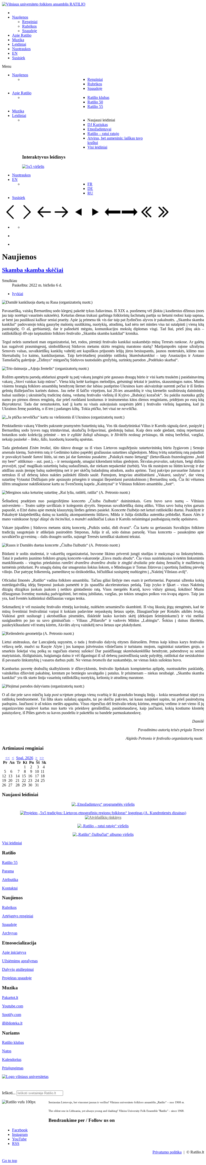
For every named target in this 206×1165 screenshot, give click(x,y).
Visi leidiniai (12, 843)
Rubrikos (9, 907)
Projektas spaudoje (17, 978)
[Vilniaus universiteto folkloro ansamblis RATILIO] (43, 4)
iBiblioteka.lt (12, 1023)
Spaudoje (9, 924)
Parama (8, 871)
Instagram (20, 1134)
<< (7, 758)
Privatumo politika (167, 1152)
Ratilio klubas (13, 1042)
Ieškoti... (9, 1093)
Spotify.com (11, 1014)
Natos (6, 1051)
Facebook (20, 1130)
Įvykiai (17, 294)
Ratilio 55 (10, 862)
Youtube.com (12, 1006)
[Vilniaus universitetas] (25, 1076)
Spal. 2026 (24, 758)
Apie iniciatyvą (14, 952)
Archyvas (9, 933)
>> (41, 758)
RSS (15, 1143)
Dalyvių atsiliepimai (18, 969)
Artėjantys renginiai (17, 916)
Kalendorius (11, 1059)
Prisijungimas (12, 1068)
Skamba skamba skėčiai (32, 270)
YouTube (19, 1139)
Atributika (10, 879)
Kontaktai (10, 888)
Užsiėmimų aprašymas (20, 961)
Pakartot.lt (10, 997)
